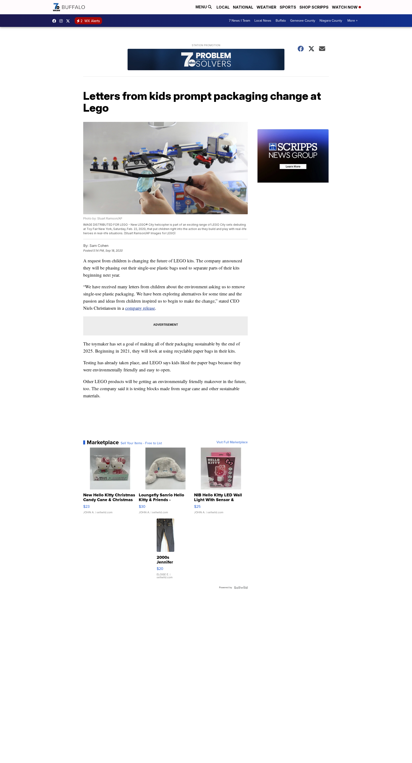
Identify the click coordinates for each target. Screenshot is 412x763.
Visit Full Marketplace (232, 442)
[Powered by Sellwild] (241, 587)
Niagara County (330, 20)
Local (223, 7)
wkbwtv (55, 21)
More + (352, 20)
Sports (288, 7)
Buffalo (281, 20)
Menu (202, 7)
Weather (266, 7)
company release (140, 308)
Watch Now (345, 7)
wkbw (62, 21)
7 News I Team (239, 20)
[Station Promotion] (206, 60)
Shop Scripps (314, 7)
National (243, 7)
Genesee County (302, 20)
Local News (262, 20)
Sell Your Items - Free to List (141, 443)
